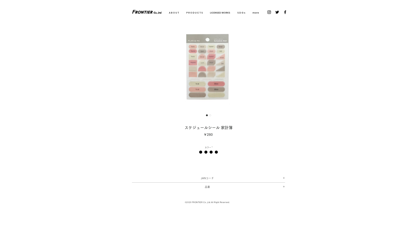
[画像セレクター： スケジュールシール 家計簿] (206, 115)
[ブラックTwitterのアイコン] (277, 12)
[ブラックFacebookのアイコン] (285, 12)
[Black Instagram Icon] (269, 12)
